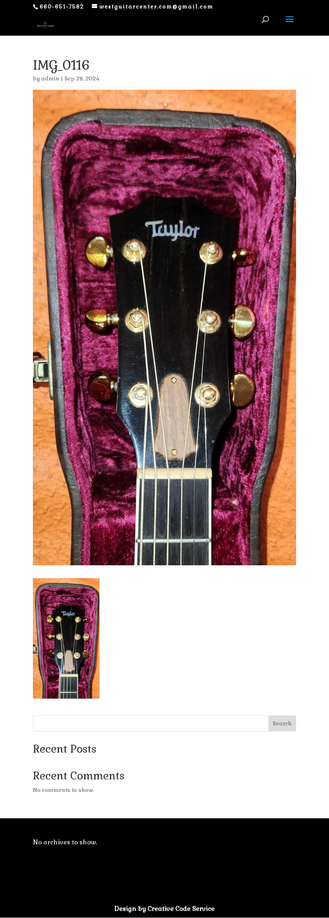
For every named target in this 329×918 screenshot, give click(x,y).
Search (282, 723)
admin (50, 78)
